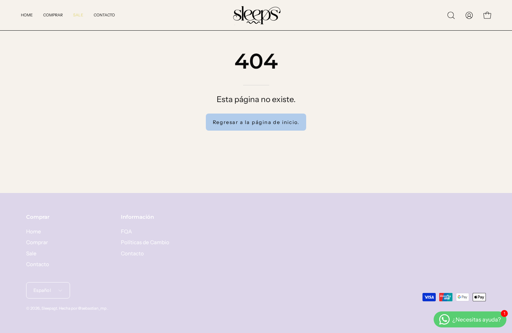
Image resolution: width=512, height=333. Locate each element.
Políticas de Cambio (145, 242)
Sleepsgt (49, 308)
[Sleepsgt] (256, 15)
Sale (31, 253)
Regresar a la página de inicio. (256, 122)
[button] (451, 15)
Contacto (37, 264)
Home (33, 231)
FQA (126, 231)
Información (137, 217)
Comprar (37, 217)
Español (42, 290)
